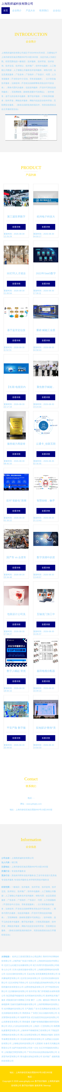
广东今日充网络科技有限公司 (46, 1009)
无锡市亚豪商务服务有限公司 (23, 1004)
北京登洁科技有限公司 (30, 978)
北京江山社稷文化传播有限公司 (18, 965)
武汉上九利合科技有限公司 (20, 1026)
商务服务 (26, 1022)
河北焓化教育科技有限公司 (32, 1039)
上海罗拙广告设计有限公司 (24, 961)
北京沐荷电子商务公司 (18, 982)
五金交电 (31, 974)
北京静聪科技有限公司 (11, 1013)
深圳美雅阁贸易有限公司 (46, 974)
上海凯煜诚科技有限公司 (17, 3)
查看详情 (16, 227)
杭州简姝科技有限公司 (35, 995)
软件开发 (33, 991)
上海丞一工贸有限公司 (43, 1026)
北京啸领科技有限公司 (18, 991)
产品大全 (30, 10)
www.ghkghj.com (34, 804)
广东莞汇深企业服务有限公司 (44, 1013)
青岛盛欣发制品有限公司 (31, 1056)
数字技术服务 (41, 1081)
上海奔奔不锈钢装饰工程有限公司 (35, 1030)
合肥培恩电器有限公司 (34, 987)
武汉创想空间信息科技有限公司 (45, 1017)
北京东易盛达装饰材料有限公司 (43, 982)
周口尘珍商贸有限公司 (30, 1035)
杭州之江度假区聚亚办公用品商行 (27, 956)
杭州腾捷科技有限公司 (14, 1009)
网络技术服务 (47, 1035)
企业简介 (16, 10)
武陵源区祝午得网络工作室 (18, 1000)
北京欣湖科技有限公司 (16, 974)
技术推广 (47, 1056)
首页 (5, 10)
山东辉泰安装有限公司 (11, 1022)
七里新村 (39, 1043)
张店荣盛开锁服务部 (15, 995)
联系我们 (44, 10)
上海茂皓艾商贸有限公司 (15, 1052)
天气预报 (29, 1009)
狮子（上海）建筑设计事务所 (44, 1000)
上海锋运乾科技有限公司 (23, 1043)
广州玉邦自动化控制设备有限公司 (42, 1052)
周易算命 (26, 1013)
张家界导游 (25, 1017)
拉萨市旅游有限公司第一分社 (25, 1048)
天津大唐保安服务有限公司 (24, 969)
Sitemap (47, 1085)
